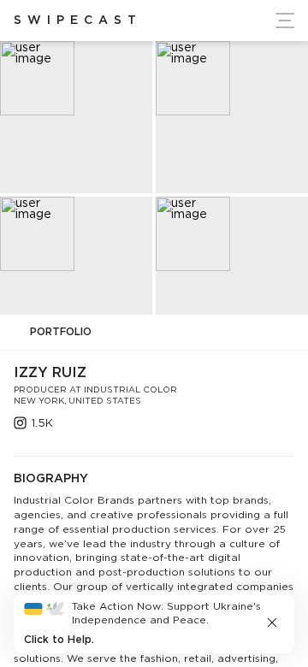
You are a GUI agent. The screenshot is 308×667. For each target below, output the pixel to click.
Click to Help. (59, 640)
